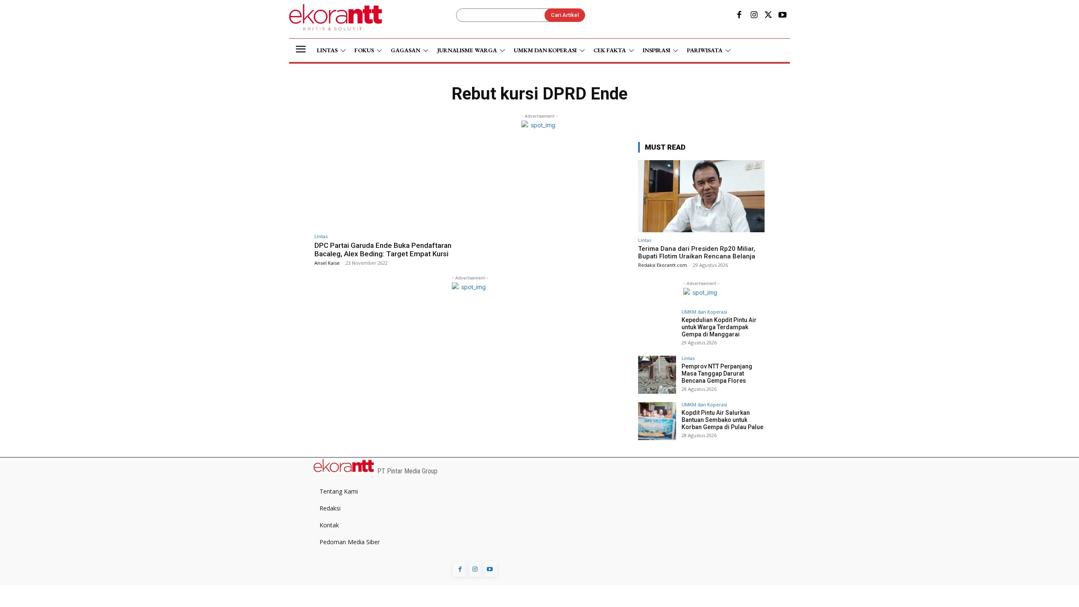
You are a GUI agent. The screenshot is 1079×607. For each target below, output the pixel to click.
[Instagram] (753, 15)
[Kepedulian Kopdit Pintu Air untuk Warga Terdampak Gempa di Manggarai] (657, 328)
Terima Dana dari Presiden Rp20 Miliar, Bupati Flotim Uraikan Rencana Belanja (696, 252)
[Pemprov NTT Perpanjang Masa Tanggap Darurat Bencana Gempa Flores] (657, 375)
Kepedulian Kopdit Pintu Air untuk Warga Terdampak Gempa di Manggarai (719, 327)
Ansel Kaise (327, 263)
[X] (768, 15)
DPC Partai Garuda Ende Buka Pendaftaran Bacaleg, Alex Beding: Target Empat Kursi (382, 249)
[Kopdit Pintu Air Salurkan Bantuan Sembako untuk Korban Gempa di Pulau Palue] (657, 421)
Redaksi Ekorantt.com (662, 265)
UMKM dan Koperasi (704, 311)
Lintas (320, 236)
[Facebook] (739, 15)
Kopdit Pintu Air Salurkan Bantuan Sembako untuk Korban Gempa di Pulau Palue (722, 419)
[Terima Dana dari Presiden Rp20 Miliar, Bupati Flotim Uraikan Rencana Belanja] (701, 196)
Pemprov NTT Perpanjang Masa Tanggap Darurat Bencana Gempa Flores (717, 373)
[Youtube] (783, 15)
